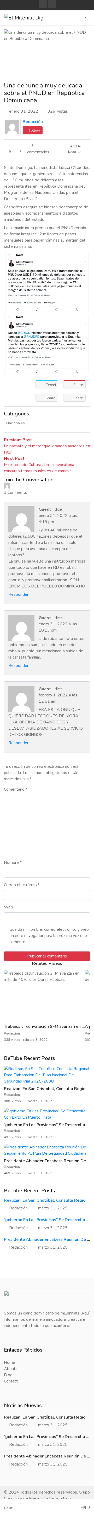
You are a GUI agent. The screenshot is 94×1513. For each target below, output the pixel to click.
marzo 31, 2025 (53, 1208)
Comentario (15, 789)
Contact (11, 1381)
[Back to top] (15, 1482)
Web (8, 907)
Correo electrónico (22, 885)
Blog (8, 1375)
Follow (34, 130)
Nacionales (15, 423)
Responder (18, 594)
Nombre (13, 862)
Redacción (33, 122)
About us (12, 1369)
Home (9, 1362)
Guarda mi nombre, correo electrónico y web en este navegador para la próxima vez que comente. (49, 936)
